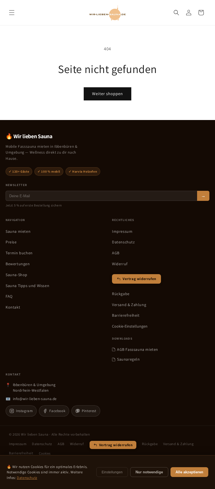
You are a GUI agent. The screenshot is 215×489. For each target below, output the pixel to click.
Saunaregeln (128, 359)
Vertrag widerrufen (139, 278)
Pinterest (89, 410)
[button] (12, 12)
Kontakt (13, 307)
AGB (116, 252)
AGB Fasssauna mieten (137, 349)
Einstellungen (112, 472)
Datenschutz (123, 241)
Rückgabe (121, 293)
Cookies (44, 453)
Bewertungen (18, 263)
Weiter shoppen (107, 93)
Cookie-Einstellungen (130, 326)
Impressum (122, 231)
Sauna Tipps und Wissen (27, 285)
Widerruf (120, 263)
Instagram (24, 410)
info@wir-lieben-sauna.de (35, 398)
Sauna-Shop (16, 274)
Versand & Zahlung (129, 304)
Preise (11, 241)
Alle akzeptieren (189, 472)
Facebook (57, 410)
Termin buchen (19, 252)
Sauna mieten (18, 231)
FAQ (9, 296)
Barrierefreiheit (126, 315)
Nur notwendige (149, 472)
